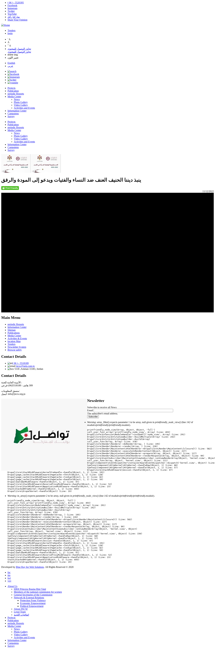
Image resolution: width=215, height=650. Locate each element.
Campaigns (13, 113)
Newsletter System (17, 347)
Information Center (17, 110)
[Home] (5, 25)
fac (9, 572)
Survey (11, 116)
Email (90, 410)
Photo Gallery (21, 102)
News (17, 99)
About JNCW (21, 609)
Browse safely (15, 349)
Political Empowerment (31, 606)
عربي (10, 66)
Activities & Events (17, 338)
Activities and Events (24, 108)
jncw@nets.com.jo (25, 366)
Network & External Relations (29, 597)
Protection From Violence (33, 600)
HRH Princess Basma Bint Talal (30, 589)
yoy (9, 581)
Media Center (14, 96)
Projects (11, 88)
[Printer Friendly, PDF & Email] (10, 189)
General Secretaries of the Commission (33, 594)
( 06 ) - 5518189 (20, 363)
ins (9, 575)
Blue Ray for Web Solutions (30, 567)
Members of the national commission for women (38, 592)
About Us (12, 586)
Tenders (11, 30)
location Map (14, 341)
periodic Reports (16, 93)
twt (9, 578)
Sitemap (12, 330)
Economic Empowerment (32, 603)
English (11, 63)
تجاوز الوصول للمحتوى (19, 48)
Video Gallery (21, 105)
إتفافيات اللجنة (21, 614)
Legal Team (20, 611)
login (10, 33)
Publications (14, 332)
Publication (13, 91)
